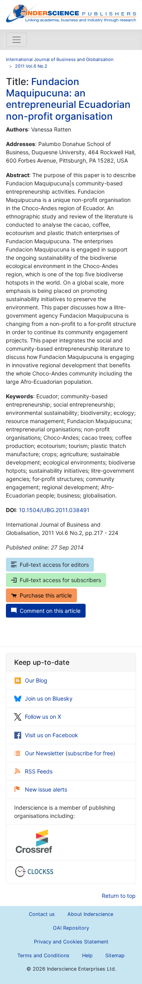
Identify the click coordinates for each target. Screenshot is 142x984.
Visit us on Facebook (51, 735)
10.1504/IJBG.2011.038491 (54, 510)
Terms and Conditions (43, 955)
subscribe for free (90, 753)
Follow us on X (43, 716)
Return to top (119, 895)
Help (87, 955)
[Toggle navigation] (16, 40)
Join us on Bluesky (49, 698)
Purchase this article (46, 595)
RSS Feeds (38, 771)
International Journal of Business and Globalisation (60, 59)
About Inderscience (90, 914)
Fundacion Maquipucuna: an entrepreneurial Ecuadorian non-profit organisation (68, 99)
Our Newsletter (45, 753)
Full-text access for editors (54, 564)
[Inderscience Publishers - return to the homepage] (71, 11)
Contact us (42, 914)
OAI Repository (71, 928)
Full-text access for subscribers (60, 580)
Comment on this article (50, 610)
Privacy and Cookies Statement (71, 942)
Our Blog (36, 680)
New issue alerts (46, 789)
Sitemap (115, 955)
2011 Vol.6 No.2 (31, 66)
